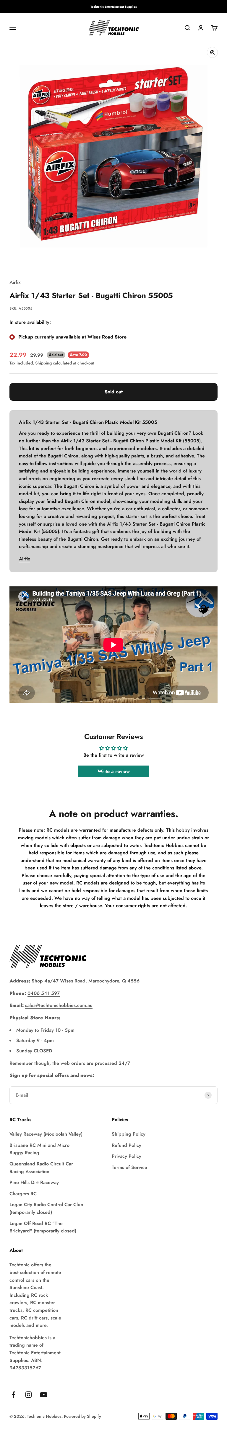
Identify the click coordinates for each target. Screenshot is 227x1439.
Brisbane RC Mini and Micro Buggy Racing (39, 1149)
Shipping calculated (53, 363)
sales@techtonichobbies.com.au (59, 1005)
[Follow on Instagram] (29, 1395)
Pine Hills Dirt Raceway (34, 1182)
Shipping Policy (128, 1134)
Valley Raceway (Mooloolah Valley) (45, 1134)
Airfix (15, 282)
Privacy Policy (126, 1156)
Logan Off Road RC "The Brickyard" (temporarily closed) (42, 1227)
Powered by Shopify (82, 1416)
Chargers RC (23, 1193)
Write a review (114, 771)
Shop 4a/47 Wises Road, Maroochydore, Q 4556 (86, 980)
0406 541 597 (43, 993)
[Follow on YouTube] (44, 1395)
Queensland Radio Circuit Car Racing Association (41, 1167)
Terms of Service (129, 1167)
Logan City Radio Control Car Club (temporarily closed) (46, 1208)
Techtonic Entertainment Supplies (113, 6)
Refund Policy (126, 1145)
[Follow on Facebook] (13, 1395)
